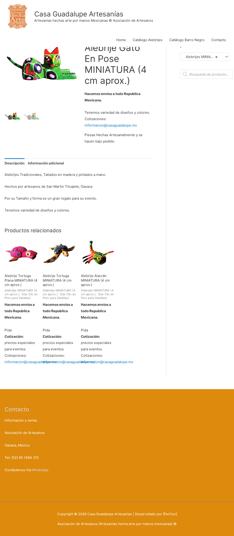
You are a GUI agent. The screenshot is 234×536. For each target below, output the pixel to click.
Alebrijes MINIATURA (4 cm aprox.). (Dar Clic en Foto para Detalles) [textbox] (202, 57)
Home (121, 40)
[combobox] (204, 57)
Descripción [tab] (14, 163)
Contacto (218, 40)
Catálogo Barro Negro (187, 40)
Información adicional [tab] (46, 163)
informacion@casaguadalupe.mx (111, 125)
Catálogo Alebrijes (147, 40)
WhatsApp (40, 470)
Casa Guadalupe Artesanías (78, 14)
